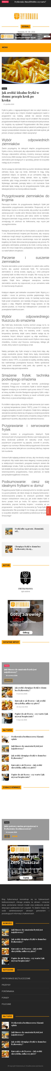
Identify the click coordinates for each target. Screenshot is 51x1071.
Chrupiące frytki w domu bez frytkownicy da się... (28, 547)
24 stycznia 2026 (22, 707)
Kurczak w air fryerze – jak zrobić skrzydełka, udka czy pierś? (30, 702)
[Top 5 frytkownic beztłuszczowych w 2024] (25, 36)
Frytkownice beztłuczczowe (16, 978)
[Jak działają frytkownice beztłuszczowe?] (25, 863)
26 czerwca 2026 (11, 675)
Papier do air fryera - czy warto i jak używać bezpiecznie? (31, 715)
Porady (4, 88)
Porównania (8, 991)
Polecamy (5, 2)
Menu (5, 47)
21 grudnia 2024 (8, 104)
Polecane (6, 1004)
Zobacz (8, 680)
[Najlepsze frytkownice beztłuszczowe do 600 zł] (25, 617)
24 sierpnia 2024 (11, 832)
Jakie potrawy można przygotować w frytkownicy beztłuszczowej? (21, 827)
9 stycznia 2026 (21, 720)
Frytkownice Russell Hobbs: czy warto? (30, 2)
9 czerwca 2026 (21, 694)
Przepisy (6, 985)
